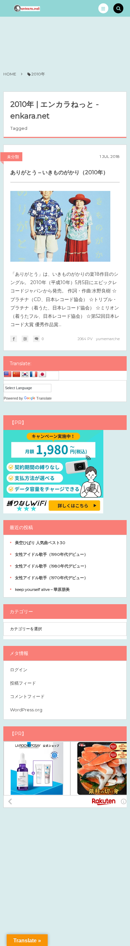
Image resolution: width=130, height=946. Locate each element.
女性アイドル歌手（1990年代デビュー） (51, 554)
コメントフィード (27, 696)
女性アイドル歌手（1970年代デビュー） (51, 577)
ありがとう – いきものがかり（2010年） (59, 172)
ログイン (18, 669)
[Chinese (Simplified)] (16, 374)
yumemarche (108, 338)
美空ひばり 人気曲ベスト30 (40, 542)
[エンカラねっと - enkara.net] (27, 8)
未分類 (13, 156)
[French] (34, 374)
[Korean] (25, 374)
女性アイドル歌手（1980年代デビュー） (51, 565)
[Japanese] (42, 374)
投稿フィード (23, 683)
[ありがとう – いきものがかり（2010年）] (60, 226)
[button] (103, 8)
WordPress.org (26, 709)
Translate (44, 398)
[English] (8, 374)
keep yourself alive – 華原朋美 (42, 589)
